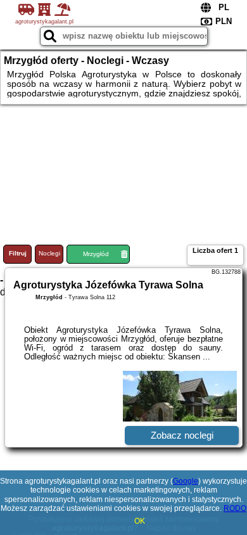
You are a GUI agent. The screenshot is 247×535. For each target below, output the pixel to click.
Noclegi (49, 253)
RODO (235, 508)
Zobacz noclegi (182, 435)
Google (185, 481)
